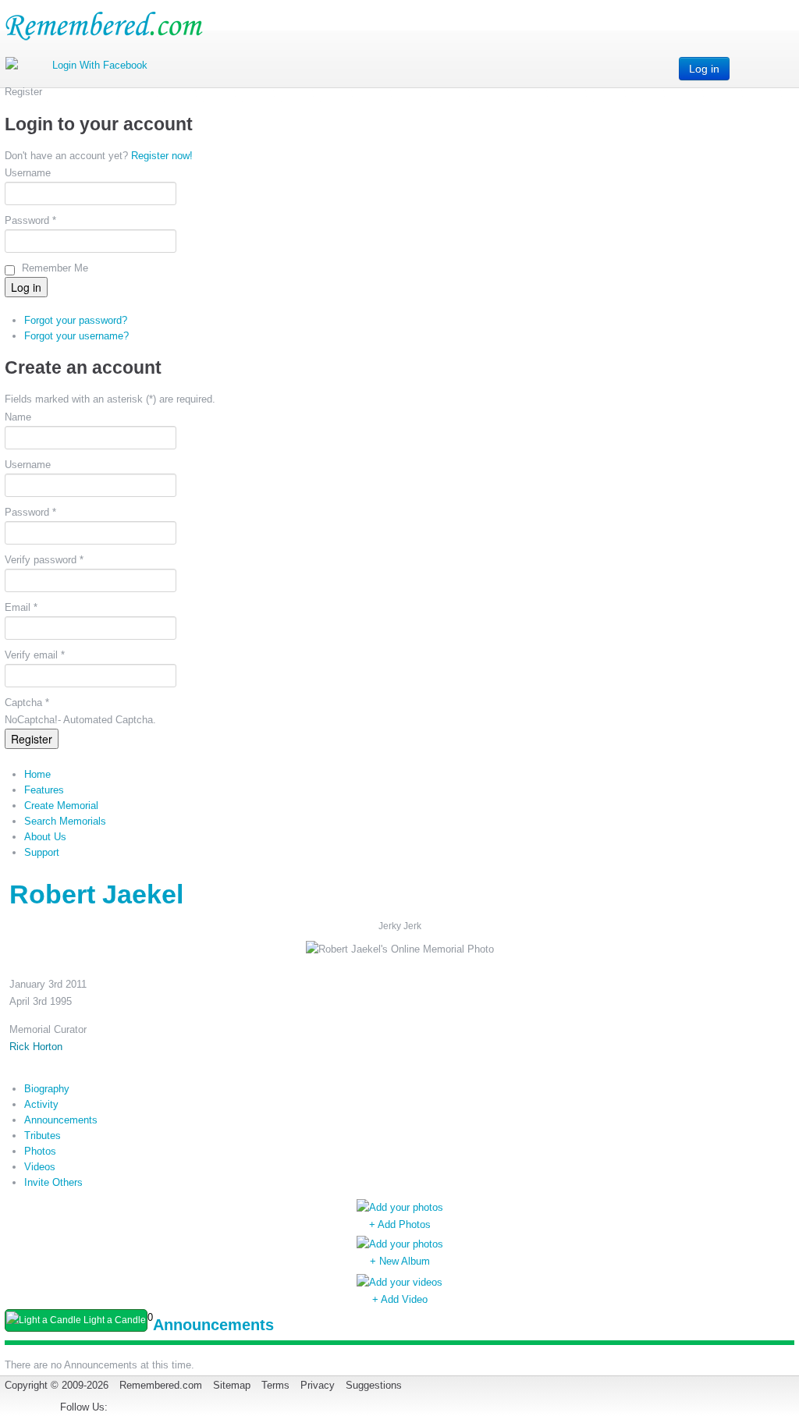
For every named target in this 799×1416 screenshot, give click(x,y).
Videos (39, 1167)
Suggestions (374, 1385)
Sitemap (231, 1385)
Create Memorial (61, 805)
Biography (46, 1089)
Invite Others (53, 1182)
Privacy (317, 1385)
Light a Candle (113, 1320)
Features (44, 790)
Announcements (61, 1120)
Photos (40, 1151)
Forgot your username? (76, 336)
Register (31, 739)
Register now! (162, 155)
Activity (41, 1104)
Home (37, 774)
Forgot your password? (75, 320)
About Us (45, 837)
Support (41, 852)
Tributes (42, 1135)
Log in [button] (704, 68)
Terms (275, 1385)
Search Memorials (65, 821)
